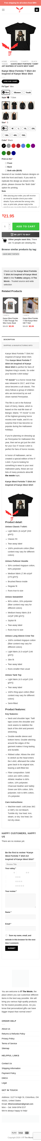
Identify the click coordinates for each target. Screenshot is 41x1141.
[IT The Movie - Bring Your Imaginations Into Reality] (19, 10)
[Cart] (37, 10)
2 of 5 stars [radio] (21, 872)
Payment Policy (9, 1073)
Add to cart (25, 226)
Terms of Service (9, 1043)
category (22, 278)
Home (4, 61)
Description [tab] (9, 339)
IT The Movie (26, 991)
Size (4, 122)
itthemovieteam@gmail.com (20, 1104)
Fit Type (5, 86)
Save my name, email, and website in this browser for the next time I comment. (20, 939)
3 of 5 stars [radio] (10, 877)
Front (9, 163)
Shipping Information (11, 1068)
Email (8, 924)
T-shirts (24, 61)
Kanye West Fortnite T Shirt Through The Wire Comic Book (10, 320)
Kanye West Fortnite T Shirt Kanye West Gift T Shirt (30, 320)
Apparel (14, 61)
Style (5, 97)
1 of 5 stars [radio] (8, 872)
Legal (4, 1083)
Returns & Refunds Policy (13, 1034)
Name (8, 912)
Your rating (10, 868)
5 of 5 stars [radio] (10, 886)
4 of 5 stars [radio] (10, 881)
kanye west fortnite (11, 254)
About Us (6, 1029)
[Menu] (3, 10)
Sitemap (5, 1048)
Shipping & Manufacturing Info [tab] (18, 345)
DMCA (5, 1078)
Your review (11, 891)
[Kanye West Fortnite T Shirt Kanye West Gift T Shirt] (30, 305)
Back (9, 167)
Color (4, 140)
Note (4, 191)
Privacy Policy (8, 1038)
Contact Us (7, 1063)
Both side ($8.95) (14, 170)
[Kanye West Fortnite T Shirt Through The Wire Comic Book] (10, 305)
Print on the (7, 159)
